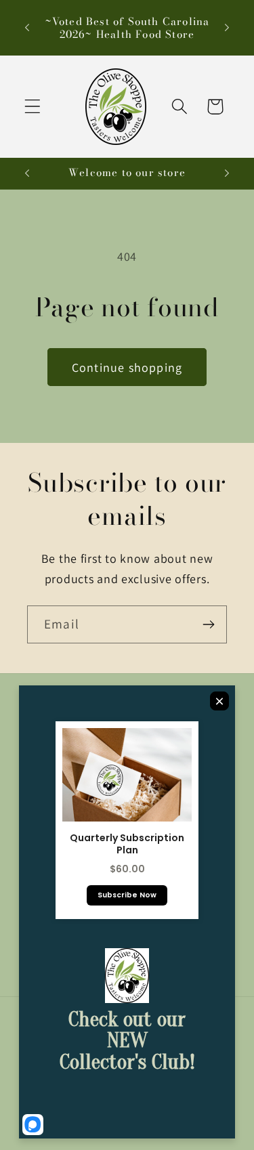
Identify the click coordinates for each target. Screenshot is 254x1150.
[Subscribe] (208, 624)
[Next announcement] (227, 28)
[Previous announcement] (27, 28)
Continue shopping (127, 367)
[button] (33, 107)
